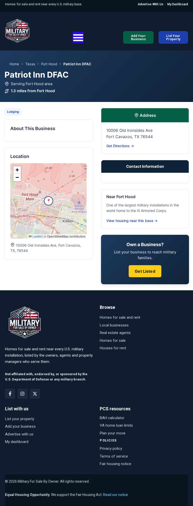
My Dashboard (177, 4)
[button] (48, 200)
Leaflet (37, 236)
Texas (30, 64)
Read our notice (115, 495)
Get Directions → (120, 146)
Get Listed (145, 271)
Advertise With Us (150, 4)
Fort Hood (49, 64)
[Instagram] (23, 394)
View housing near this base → (132, 220)
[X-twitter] (35, 394)
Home (14, 64)
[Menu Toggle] (78, 37)
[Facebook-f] (10, 394)
